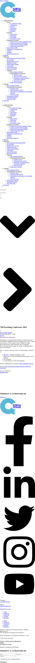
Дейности (6, 613)
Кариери (12, 31)
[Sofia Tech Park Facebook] (19, 465)
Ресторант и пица (15, 38)
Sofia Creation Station (13, 64)
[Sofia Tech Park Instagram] (19, 569)
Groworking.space (12, 67)
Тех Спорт (13, 37)
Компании (13, 29)
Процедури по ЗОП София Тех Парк (20, 41)
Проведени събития (16, 82)
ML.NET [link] (5, 354)
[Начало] (12, 17)
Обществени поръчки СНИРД (19, 44)
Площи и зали (18, 75)
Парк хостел (13, 34)
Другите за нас (18, 81)
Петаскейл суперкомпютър (14, 49)
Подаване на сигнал (6, 644)
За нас (5, 612)
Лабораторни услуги (13, 61)
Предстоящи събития (16, 72)
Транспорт (13, 35)
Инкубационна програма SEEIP (16, 58)
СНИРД (9, 50)
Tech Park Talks (11, 99)
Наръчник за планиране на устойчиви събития (21, 78)
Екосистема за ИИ (12, 47)
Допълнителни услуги (20, 76)
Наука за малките (12, 69)
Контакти (6, 100)
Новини (5, 55)
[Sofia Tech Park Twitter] (19, 533)
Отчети (12, 26)
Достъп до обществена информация (10, 641)
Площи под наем (12, 63)
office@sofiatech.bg (5, 606)
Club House (10, 66)
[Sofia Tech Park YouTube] (19, 597)
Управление (13, 25)
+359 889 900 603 (5, 601)
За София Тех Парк (15, 23)
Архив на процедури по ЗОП (18, 43)
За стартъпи (10, 60)
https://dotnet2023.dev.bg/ (26, 363)
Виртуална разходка (12, 53)
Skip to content (4, 0)
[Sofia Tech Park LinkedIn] (19, 502)
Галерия (9, 52)
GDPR (2, 642)
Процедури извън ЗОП (17, 46)
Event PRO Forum (12, 97)
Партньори (13, 28)
